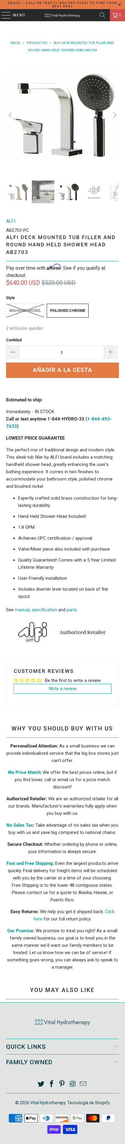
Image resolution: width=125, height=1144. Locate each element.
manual (22, 609)
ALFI (10, 221)
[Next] (114, 115)
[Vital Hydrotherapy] (62, 15)
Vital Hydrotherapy (48, 1102)
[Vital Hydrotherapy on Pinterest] (62, 1084)
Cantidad (14, 340)
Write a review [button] (62, 688)
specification (44, 609)
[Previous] (10, 115)
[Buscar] (102, 15)
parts (72, 609)
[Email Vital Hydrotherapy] (83, 1084)
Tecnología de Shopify (88, 1102)
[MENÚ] (3, 15)
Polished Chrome (67, 310)
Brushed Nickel (25, 310)
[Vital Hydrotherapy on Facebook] (51, 1084)
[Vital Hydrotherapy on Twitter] (41, 1084)
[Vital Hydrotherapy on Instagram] (72, 1084)
